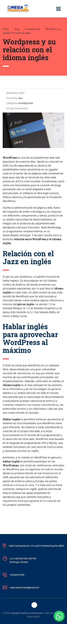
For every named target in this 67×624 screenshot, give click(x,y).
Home (6, 28)
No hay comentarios (17, 108)
